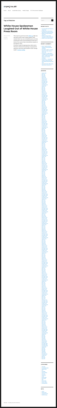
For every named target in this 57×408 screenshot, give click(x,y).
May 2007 (43, 228)
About (9, 10)
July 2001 (43, 307)
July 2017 (43, 87)
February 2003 (44, 288)
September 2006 (45, 237)
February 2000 (44, 327)
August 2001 (44, 305)
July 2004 (43, 268)
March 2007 (44, 230)
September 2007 (45, 223)
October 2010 (44, 182)
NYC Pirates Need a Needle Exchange (47, 56)
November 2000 (45, 316)
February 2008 (44, 217)
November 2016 (44, 96)
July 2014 (43, 129)
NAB (42, 379)
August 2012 (44, 156)
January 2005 (44, 261)
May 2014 (43, 131)
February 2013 (44, 149)
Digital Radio (44, 369)
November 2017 (44, 82)
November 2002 (45, 291)
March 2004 (44, 272)
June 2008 (44, 215)
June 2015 (43, 116)
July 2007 (43, 225)
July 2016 (43, 101)
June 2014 (43, 130)
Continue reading (21, 49)
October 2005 (44, 250)
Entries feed (44, 392)
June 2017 (43, 88)
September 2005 (45, 251)
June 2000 (44, 322)
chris (43, 63)
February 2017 (44, 93)
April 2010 (43, 189)
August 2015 (44, 114)
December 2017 (44, 81)
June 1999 (43, 336)
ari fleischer (6, 38)
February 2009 (44, 205)
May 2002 (43, 298)
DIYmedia (5, 402)
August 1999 (44, 334)
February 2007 (44, 231)
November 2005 (45, 249)
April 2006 (44, 243)
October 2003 (44, 278)
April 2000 (44, 324)
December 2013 (44, 137)
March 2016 (44, 106)
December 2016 (44, 95)
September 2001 (45, 304)
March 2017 (44, 91)
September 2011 (45, 169)
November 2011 (44, 167)
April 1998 (43, 351)
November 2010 (44, 181)
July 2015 (43, 115)
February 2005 (44, 260)
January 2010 (44, 193)
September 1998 (45, 345)
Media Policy (44, 377)
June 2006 (44, 241)
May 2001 (43, 309)
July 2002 (43, 296)
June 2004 (44, 269)
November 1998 (44, 344)
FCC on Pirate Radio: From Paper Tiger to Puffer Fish (47, 51)
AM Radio (43, 366)
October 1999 (44, 331)
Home (5, 10)
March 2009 (44, 204)
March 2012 (44, 162)
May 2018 (43, 75)
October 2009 (44, 196)
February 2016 (44, 107)
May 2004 (44, 270)
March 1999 (44, 339)
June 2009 (44, 201)
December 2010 (44, 180)
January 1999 (44, 342)
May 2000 (44, 323)
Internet (43, 373)
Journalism (6, 37)
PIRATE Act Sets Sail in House (47, 38)
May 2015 (43, 117)
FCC (42, 370)
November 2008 (45, 209)
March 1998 (44, 352)
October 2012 (44, 154)
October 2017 (44, 83)
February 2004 (44, 274)
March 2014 (44, 134)
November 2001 (44, 302)
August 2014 (44, 128)
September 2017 (45, 84)
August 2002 (44, 295)
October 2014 (44, 126)
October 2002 (44, 292)
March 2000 (44, 325)
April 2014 (43, 133)
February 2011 (44, 177)
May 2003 (43, 284)
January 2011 (44, 178)
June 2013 (43, 144)
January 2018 (44, 80)
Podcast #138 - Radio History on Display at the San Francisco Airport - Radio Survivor (47, 54)
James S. (43, 46)
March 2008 (44, 216)
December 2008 (45, 208)
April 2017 (43, 90)
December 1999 (44, 329)
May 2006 (43, 242)
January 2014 (44, 136)
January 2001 (44, 314)
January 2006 (44, 247)
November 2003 (45, 277)
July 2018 (43, 74)
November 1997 (44, 354)
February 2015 (44, 121)
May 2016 (43, 103)
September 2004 (45, 265)
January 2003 (44, 289)
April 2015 (43, 118)
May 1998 (43, 350)
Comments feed (45, 393)
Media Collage (26, 10)
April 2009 (44, 203)
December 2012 (44, 151)
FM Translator (44, 372)
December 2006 (45, 234)
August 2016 (44, 100)
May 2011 (43, 174)
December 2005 (45, 248)
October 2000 (44, 317)
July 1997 (43, 356)
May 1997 (43, 358)
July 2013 (43, 143)
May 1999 (43, 337)
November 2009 (45, 195)
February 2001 (44, 312)
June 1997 (43, 357)
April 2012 (43, 161)
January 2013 (44, 150)
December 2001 (45, 301)
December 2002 (45, 290)
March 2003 (44, 287)
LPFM (43, 376)
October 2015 (44, 111)
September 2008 (45, 211)
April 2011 (43, 175)
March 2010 (44, 190)
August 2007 (44, 224)
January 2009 (44, 207)
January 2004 (44, 275)
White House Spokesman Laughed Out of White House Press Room (21, 28)
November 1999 (44, 330)
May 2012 (43, 160)
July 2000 (43, 321)
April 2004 (44, 271)
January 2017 (44, 94)
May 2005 (43, 256)
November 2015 (44, 110)
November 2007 (45, 221)
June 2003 (43, 283)
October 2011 (44, 168)
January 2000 (44, 328)
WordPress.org (44, 394)
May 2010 (43, 188)
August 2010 (44, 184)
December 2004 (45, 262)
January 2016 (44, 108)
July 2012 (43, 157)
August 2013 (44, 142)
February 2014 (44, 135)
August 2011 (44, 170)
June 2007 (43, 227)
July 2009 (43, 200)
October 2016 (44, 97)
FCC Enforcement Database (36, 10)
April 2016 (43, 104)
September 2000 (45, 318)
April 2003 (44, 285)
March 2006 (44, 244)
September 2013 (45, 141)
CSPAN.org (30, 35)
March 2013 (44, 148)
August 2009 (44, 198)
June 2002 (44, 297)
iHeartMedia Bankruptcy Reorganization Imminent (47, 47)
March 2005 (44, 258)
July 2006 (43, 240)
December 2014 (44, 123)
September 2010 (45, 183)
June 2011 (43, 173)
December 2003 (45, 276)
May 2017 (43, 89)
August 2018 (44, 73)
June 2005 (43, 255)
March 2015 (44, 120)
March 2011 (44, 176)
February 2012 (44, 163)
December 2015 (44, 109)
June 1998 (43, 349)
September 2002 (45, 294)
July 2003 (43, 282)
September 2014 (45, 127)
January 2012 (44, 164)
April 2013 (43, 147)
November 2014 (44, 124)
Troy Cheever (44, 49)
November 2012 (44, 153)
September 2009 (45, 197)
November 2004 (45, 263)
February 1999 (44, 341)
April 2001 (43, 310)
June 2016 (43, 102)
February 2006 (44, 245)
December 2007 (45, 220)
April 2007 (44, 229)
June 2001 (43, 308)
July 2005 (43, 254)
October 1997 (44, 355)
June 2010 (43, 187)
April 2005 (44, 257)
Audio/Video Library (16, 10)
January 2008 (44, 218)
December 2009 (45, 194)
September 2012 (45, 155)
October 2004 (44, 264)
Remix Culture (44, 382)
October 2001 (44, 303)
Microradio (44, 378)
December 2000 (45, 315)
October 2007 (44, 222)
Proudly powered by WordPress (14, 402)
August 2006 (44, 238)
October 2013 (44, 140)
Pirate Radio (44, 380)
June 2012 (43, 158)
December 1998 (44, 343)
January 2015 (44, 122)
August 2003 (44, 281)
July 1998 (43, 348)
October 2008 (44, 210)
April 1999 (43, 338)
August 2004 (44, 267)
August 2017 (44, 86)
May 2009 (43, 202)
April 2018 (43, 76)
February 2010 (44, 191)
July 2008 (43, 214)
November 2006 (45, 235)
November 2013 (44, 138)
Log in (43, 391)
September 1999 (45, 332)
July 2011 (43, 171)
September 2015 (45, 113)
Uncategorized (44, 383)
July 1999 (43, 335)
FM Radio (43, 371)
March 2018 (44, 77)
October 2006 (44, 236)
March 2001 (44, 311)
